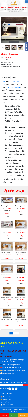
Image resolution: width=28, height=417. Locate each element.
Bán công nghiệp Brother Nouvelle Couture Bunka (20, 252)
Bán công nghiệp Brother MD (6, 319)
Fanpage (5, 370)
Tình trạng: (3, 64)
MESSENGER (23, 415)
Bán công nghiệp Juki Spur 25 (6, 252)
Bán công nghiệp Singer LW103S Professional (20, 275)
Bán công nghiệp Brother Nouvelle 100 (20, 230)
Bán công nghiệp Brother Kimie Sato (20, 319)
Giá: (2, 57)
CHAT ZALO (13, 415)
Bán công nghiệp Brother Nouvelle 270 (20, 206)
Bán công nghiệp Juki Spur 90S (20, 297)
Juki (3, 81)
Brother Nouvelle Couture (7, 230)
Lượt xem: (3, 59)
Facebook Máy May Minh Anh (11, 367)
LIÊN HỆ (7, 216)
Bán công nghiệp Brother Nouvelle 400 (6, 297)
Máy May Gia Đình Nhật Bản (17, 370)
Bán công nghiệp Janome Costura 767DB (7, 206)
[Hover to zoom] (14, 30)
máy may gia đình (13, 87)
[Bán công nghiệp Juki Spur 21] (7, 48)
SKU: (2, 62)
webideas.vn (14, 411)
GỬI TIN (25, 385)
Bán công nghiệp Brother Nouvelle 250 (6, 275)
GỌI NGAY (4, 415)
